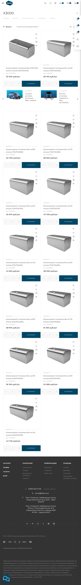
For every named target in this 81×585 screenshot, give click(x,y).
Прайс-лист (48, 473)
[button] (6, 578)
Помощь (67, 463)
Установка (67, 473)
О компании (27, 467)
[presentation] (3, 99)
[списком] (73, 26)
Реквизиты (48, 467)
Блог (5, 476)
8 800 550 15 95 (34, 489)
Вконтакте (27, 523)
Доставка (66, 470)
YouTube (38, 523)
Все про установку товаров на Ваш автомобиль (64, 98)
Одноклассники (43, 523)
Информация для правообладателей (17, 548)
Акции (6, 467)
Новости (26, 478)
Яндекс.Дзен (54, 523)
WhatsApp (48, 523)
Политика (47, 470)
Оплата (66, 467)
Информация (50, 463)
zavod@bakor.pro (42, 493)
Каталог (7, 463)
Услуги (6, 471)
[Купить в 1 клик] (36, 42)
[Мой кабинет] (55, 3)
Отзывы (25, 470)
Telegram (32, 523)
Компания (27, 463)
